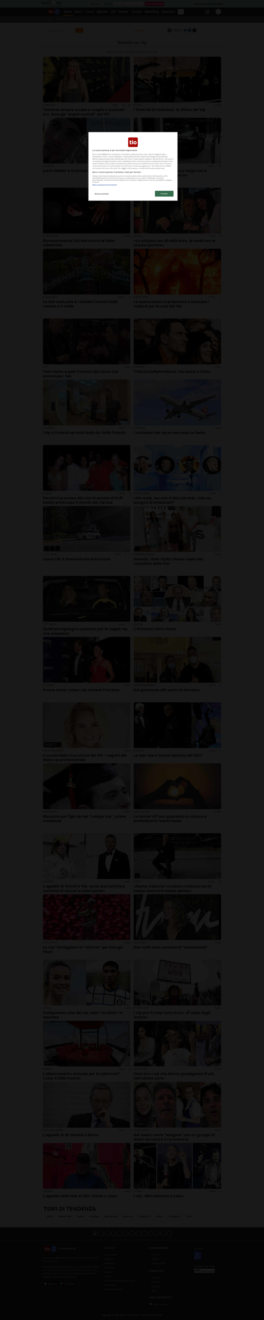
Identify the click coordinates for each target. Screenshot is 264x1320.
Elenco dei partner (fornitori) (104, 185)
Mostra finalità (102, 194)
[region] (133, 166)
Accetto (164, 194)
